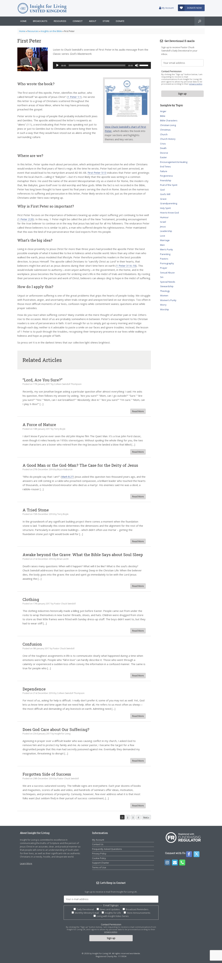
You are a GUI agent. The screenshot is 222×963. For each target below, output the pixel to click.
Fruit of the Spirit (168, 185)
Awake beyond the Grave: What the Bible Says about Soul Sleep (83, 554)
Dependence (34, 688)
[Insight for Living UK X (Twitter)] (196, 854)
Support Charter (100, 862)
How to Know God (169, 212)
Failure (163, 171)
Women (164, 295)
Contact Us (97, 844)
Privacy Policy (99, 853)
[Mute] (136, 65)
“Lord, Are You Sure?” (42, 379)
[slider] (144, 65)
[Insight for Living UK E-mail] (175, 862)
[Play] (57, 65)
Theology (165, 291)
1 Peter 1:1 (74, 97)
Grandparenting (168, 203)
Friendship (165, 180)
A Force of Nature (39, 424)
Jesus (163, 226)
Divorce (164, 152)
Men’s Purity (166, 249)
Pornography (167, 263)
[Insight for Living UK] (42, 8)
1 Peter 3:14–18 (126, 265)
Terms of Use (99, 867)
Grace (163, 198)
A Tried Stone (36, 509)
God (162, 189)
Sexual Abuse (167, 272)
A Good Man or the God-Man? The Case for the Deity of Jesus (80, 465)
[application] (102, 65)
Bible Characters (168, 120)
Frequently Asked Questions (107, 849)
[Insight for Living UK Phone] (182, 862)
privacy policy (195, 84)
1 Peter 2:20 (25, 219)
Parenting (165, 254)
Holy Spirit (165, 208)
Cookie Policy (99, 858)
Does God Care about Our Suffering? (56, 729)
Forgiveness (166, 175)
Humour (164, 217)
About (92, 21)
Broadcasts (40, 21)
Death (163, 148)
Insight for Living (62, 733)
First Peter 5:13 (97, 172)
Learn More (26, 863)
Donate (120, 21)
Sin (161, 277)
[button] (199, 21)
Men (162, 244)
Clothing (31, 599)
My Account (167, 7)
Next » (146, 817)
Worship (164, 309)
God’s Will (165, 194)
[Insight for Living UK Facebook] (189, 854)
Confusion (32, 644)
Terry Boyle (59, 428)
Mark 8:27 (67, 476)
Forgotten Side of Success (47, 774)
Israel (163, 221)
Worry (163, 304)
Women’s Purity (168, 300)
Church (164, 134)
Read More (138, 411)
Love (162, 235)
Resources (60, 21)
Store (106, 21)
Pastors (164, 258)
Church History (168, 138)
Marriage (165, 240)
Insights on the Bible (51, 31)
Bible (162, 116)
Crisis (163, 143)
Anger (163, 111)
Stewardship (166, 286)
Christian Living (168, 125)
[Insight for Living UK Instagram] (167, 862)
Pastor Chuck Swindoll (65, 603)
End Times (165, 166)
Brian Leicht (63, 558)
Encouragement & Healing (173, 162)
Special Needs (167, 281)
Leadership (166, 231)
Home (23, 21)
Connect (78, 21)
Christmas (165, 129)
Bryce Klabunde (65, 469)
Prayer (163, 267)
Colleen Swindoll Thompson (68, 384)
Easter (163, 157)
